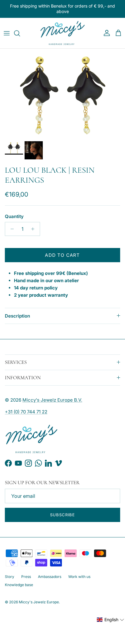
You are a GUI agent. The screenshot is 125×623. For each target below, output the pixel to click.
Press (26, 576)
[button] (110, 619)
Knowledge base (19, 584)
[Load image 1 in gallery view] (62, 93)
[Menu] (6, 33)
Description (17, 316)
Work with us (79, 576)
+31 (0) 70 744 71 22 (26, 412)
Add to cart (62, 255)
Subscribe (62, 514)
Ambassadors (49, 576)
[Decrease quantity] (10, 229)
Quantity (14, 216)
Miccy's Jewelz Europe (39, 602)
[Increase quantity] (34, 229)
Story (9, 576)
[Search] (20, 33)
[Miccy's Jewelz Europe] (62, 33)
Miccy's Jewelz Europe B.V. (52, 400)
